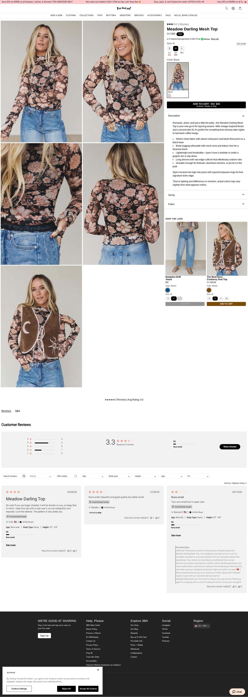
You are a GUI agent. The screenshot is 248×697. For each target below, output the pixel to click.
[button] (240, 8)
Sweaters (125, 15)
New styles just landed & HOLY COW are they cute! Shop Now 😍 (113, 2)
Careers (134, 657)
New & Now (56, 15)
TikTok (165, 629)
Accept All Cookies (88, 689)
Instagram (166, 625)
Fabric (171, 204)
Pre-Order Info (136, 641)
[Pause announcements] (245, 2)
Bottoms (111, 15)
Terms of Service (93, 649)
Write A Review (230, 447)
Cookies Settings (19, 689)
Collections (87, 15)
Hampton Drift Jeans (173, 278)
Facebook (166, 633)
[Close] (98, 670)
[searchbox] (11, 476)
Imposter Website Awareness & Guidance (103, 665)
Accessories (155, 15)
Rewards (134, 633)
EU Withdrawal (92, 637)
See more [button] (11, 545)
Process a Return (93, 633)
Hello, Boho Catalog (185, 15)
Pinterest (165, 641)
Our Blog (134, 629)
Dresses (139, 15)
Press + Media (137, 645)
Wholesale (135, 649)
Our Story (135, 625)
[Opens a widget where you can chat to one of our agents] (237, 692)
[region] (52, 681)
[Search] (226, 8)
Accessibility (91, 661)
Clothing (71, 15)
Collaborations (136, 653)
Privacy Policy (92, 645)
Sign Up (44, 635)
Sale (168, 15)
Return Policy (91, 629)
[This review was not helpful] (74, 550)
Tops (100, 15)
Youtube (165, 637)
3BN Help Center (93, 625)
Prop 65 (89, 653)
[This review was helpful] (69, 550)
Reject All (66, 689)
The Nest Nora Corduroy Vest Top (217, 278)
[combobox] (40, 476)
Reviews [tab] (6, 410)
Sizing (171, 195)
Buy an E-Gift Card (138, 637)
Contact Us (90, 641)
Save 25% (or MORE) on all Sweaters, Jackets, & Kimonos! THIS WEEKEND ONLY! (37, 2)
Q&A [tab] (17, 410)
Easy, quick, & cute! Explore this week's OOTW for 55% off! (179, 2)
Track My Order (92, 657)
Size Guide (241, 44)
